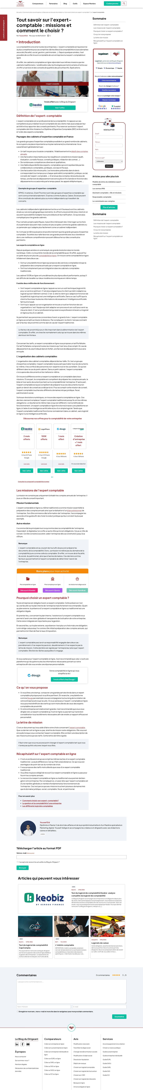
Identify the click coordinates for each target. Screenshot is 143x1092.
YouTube (28, 1044)
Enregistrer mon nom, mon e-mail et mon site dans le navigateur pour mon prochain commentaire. (56, 1011)
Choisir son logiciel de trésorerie (85, 1079)
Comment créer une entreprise (32, 12)
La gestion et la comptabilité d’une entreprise (41, 803)
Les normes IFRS (99, 189)
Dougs (30, 698)
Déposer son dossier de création (53, 12)
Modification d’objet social (83, 1055)
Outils (75, 4)
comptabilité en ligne (47, 255)
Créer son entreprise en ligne (54, 1044)
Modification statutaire (81, 1044)
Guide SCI (106, 1075)
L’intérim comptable (64, 945)
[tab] (51, 477)
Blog (65, 4)
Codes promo (112, 3)
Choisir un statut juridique (111, 1048)
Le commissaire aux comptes (104, 201)
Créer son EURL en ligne (52, 1058)
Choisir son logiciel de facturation (85, 1071)
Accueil (19, 12)
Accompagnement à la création (114, 1044)
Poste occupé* (100, 158)
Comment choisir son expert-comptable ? (77, 12)
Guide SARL (107, 1067)
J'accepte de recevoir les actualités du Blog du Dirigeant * (39, 862)
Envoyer (22, 868)
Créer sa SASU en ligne (52, 1070)
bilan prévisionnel (74, 510)
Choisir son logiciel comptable (84, 1067)
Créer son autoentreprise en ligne (55, 1048)
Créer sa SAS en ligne (51, 1066)
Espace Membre (89, 4)
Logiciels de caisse (100, 943)
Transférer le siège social (82, 1048)
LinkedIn (42, 834)
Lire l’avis (27, 464)
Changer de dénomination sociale (85, 1052)
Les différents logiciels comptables (37, 806)
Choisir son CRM (79, 1075)
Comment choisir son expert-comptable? (40, 800)
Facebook (22, 1044)
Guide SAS (106, 1071)
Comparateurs (37, 4)
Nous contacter (20, 1056)
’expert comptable (77, 727)
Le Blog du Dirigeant (20, 3)
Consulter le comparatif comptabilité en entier (33, 481)
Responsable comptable (102, 197)
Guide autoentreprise (110, 1052)
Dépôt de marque (80, 1063)
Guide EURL (107, 1059)
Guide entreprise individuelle (112, 1055)
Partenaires (53, 4)
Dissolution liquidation (81, 1059)
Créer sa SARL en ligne (52, 1062)
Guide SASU (107, 1063)
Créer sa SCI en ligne (51, 1074)
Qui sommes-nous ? (22, 1060)
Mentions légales (21, 1064)
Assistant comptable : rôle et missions (107, 193)
